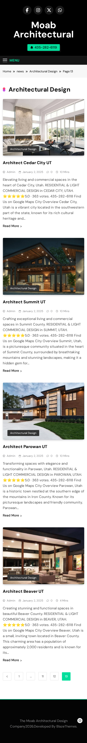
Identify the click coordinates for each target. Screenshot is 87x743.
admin (11, 172)
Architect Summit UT (24, 302)
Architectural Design (23, 149)
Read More (11, 226)
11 (43, 676)
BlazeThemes (66, 726)
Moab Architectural (43, 29)
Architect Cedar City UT (27, 163)
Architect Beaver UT (23, 591)
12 (54, 676)
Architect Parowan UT (25, 446)
